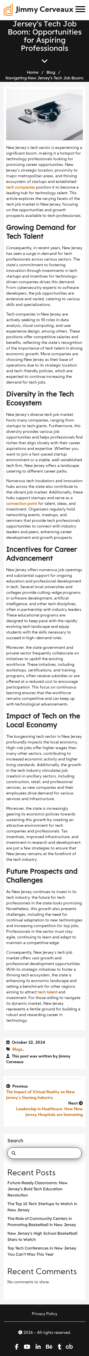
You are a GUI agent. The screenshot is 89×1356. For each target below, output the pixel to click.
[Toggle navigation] (78, 10)
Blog (50, 72)
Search (15, 1141)
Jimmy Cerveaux (44, 10)
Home (32, 72)
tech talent (47, 992)
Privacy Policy (44, 1314)
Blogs (17, 1050)
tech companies (20, 188)
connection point (21, 504)
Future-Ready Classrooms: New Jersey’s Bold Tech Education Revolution (37, 1189)
